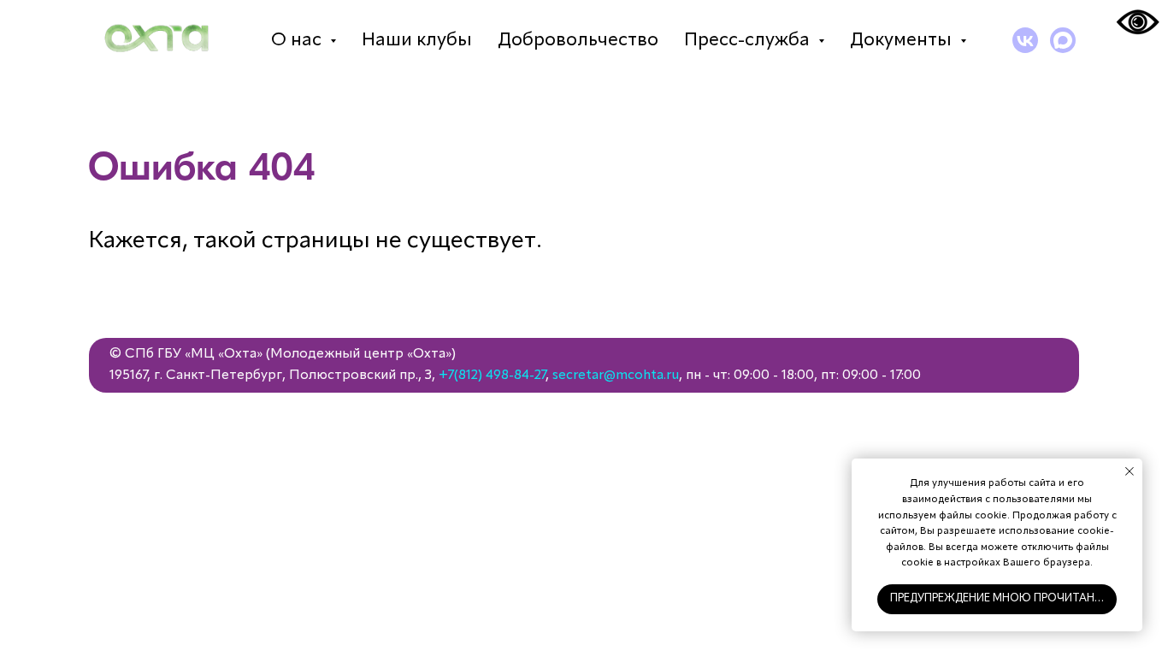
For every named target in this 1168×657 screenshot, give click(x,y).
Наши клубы (417, 40)
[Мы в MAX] (1063, 40)
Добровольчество (578, 40)
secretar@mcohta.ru (615, 375)
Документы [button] (903, 40)
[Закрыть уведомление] (1129, 471)
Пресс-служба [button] (749, 40)
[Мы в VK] (1025, 40)
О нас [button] (298, 40)
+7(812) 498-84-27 (492, 375)
